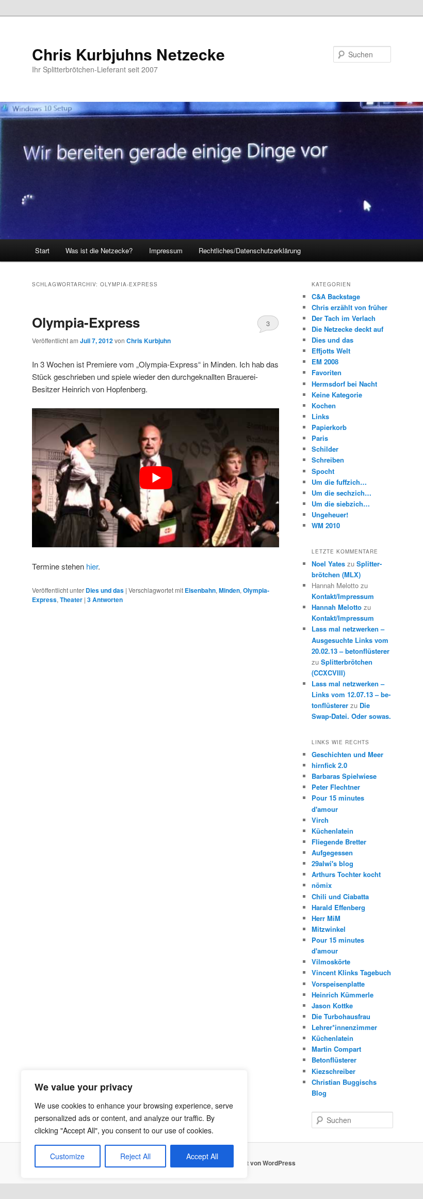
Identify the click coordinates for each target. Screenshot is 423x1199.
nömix (322, 885)
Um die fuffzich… (339, 482)
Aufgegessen (332, 852)
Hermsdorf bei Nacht (344, 384)
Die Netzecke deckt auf (347, 329)
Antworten (105, 599)
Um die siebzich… (341, 504)
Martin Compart (336, 1049)
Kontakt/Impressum (343, 596)
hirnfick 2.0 (329, 765)
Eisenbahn (200, 590)
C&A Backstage (336, 296)
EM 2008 (325, 361)
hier (92, 566)
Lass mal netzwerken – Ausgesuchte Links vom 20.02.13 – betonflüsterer (350, 639)
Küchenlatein (332, 831)
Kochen (324, 405)
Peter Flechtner (336, 787)
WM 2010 (326, 525)
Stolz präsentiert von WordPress (248, 1162)
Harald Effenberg (338, 907)
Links (320, 416)
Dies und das (105, 590)
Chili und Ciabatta (340, 896)
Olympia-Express (86, 322)
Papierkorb (329, 427)
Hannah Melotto (337, 607)
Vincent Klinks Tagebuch (351, 972)
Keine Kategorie (337, 394)
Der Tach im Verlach (344, 318)
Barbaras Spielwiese (344, 776)
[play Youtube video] (155, 477)
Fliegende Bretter (339, 842)
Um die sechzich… (341, 493)
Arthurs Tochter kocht (346, 874)
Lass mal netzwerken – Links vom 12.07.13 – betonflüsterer (351, 694)
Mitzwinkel (329, 929)
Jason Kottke (332, 1005)
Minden (229, 590)
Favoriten (326, 372)
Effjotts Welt (331, 351)
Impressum (166, 250)
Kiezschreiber (333, 1071)
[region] (134, 1124)
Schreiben (328, 460)
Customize (67, 1156)
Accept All (202, 1156)
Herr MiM (326, 918)
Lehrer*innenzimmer (344, 1027)
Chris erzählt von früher (349, 307)
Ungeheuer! (330, 514)
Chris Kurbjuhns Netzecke (128, 54)
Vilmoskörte (331, 961)
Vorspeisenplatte (338, 984)
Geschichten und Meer (347, 754)
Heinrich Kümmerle (342, 995)
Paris (320, 438)
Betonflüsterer (334, 1060)
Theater (71, 599)
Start (42, 250)
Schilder (325, 449)
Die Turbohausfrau (341, 1016)
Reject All (135, 1156)
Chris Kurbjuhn (148, 340)
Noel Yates (328, 563)
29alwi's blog (332, 863)
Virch (320, 820)
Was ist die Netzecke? (99, 250)
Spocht (323, 471)
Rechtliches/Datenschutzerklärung (250, 250)
